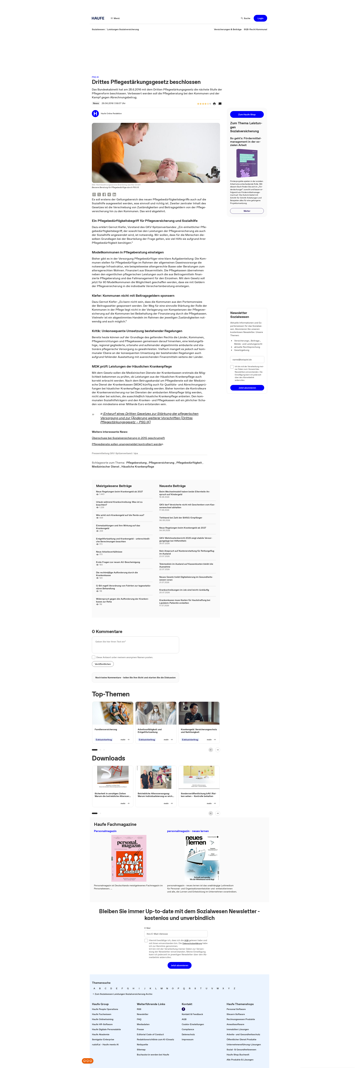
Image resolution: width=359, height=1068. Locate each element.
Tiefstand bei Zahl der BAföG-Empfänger (180, 517)
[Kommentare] (220, 104)
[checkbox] (93, 657)
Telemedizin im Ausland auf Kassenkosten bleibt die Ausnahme (186, 565)
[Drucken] (214, 104)
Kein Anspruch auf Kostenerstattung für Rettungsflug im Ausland (186, 552)
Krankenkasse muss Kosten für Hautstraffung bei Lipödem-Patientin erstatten (184, 601)
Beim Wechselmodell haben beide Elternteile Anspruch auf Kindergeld (184, 493)
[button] (260, 18)
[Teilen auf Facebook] (104, 194)
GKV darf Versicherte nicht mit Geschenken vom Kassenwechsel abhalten (187, 506)
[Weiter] (217, 749)
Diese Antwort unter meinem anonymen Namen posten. (124, 657)
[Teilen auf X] (99, 194)
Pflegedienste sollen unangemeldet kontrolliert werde (127, 444)
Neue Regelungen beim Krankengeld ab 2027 (119, 491)
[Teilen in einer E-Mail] (94, 194)
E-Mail (147, 928)
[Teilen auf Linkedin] (114, 194)
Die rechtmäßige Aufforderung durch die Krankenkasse (117, 574)
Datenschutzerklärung (192, 943)
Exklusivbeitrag (104, 739)
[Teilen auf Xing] (109, 194)
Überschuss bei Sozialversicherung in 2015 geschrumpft (128, 438)
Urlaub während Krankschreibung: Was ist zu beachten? (119, 503)
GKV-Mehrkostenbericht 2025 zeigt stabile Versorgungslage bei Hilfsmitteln (185, 539)
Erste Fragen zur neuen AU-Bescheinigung (118, 562)
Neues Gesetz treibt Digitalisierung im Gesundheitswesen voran (186, 578)
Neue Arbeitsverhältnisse (109, 551)
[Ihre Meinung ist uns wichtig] (87, 1061)
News (96, 103)
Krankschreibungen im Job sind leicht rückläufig (184, 589)
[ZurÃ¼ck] (211, 750)
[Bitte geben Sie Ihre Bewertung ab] (208, 104)
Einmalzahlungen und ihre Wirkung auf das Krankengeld (118, 527)
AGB (186, 940)
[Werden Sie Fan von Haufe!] (183, 1009)
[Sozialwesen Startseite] (99, 18)
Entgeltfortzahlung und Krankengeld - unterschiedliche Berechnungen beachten (123, 540)
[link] (98, 29)
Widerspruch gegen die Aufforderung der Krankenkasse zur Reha (122, 600)
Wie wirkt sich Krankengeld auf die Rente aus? (120, 515)
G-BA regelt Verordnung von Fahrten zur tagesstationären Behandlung (123, 587)
